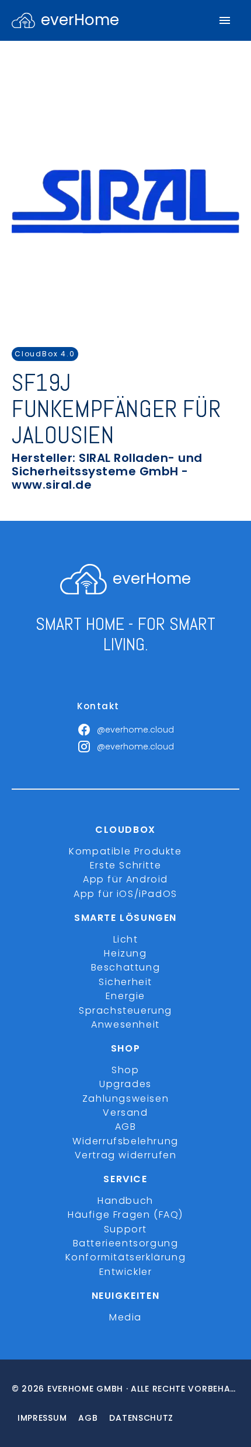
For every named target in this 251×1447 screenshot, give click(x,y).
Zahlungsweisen (125, 1098)
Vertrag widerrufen (126, 1155)
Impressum (42, 1418)
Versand (125, 1112)
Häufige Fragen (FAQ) (125, 1214)
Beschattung (126, 967)
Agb (87, 1418)
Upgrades (125, 1084)
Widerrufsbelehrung (125, 1141)
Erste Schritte (125, 865)
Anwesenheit (125, 1024)
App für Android (125, 879)
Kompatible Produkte (125, 851)
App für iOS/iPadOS (125, 894)
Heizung (125, 953)
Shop (125, 1070)
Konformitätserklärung (125, 1257)
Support (125, 1229)
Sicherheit (125, 982)
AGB (126, 1126)
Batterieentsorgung (126, 1243)
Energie (125, 996)
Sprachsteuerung (125, 1010)
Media (125, 1317)
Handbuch (125, 1200)
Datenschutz (141, 1418)
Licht (125, 939)
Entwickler (125, 1271)
